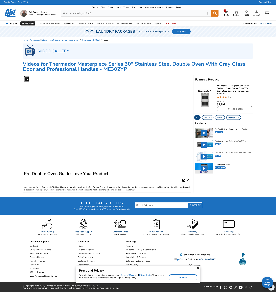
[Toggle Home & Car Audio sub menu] (115, 23)
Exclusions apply (123, 209)
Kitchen (44, 40)
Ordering (131, 241)
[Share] (188, 180)
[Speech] (207, 13)
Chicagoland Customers (40, 249)
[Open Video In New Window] (184, 180)
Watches (144, 23)
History (81, 246)
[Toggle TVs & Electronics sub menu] (94, 23)
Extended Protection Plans (138, 261)
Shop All (13, 23)
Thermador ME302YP (90, 40)
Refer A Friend (265, 2)
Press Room (83, 264)
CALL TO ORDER (235, 109)
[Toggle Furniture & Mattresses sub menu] (61, 23)
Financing (180, 7)
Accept (183, 277)
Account (129, 246)
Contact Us (35, 246)
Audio (105, 23)
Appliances (69, 23)
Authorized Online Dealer (89, 253)
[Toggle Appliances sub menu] (75, 23)
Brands (95, 7)
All (197, 117)
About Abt (83, 241)
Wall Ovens (55, 40)
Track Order (137, 7)
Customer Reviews (86, 261)
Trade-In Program (37, 261)
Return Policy (132, 264)
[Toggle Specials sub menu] (163, 23)
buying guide (233, 117)
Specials (158, 23)
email (269, 23)
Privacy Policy (145, 275)
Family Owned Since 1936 (16, 2)
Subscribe (195, 205)
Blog (103, 7)
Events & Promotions (39, 253)
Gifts (110, 7)
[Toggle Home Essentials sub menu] (133, 23)
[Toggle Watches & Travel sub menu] (153, 23)
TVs (85, 23)
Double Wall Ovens (70, 40)
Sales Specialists (85, 257)
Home (124, 23)
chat (262, 23)
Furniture (50, 23)
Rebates (169, 7)
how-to (220, 117)
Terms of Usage (128, 275)
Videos (126, 7)
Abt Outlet (171, 23)
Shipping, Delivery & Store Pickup (141, 249)
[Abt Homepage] (10, 13)
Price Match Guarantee (136, 253)
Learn (118, 7)
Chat (181, 259)
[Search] (214, 13)
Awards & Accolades (87, 249)
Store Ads (34, 264)
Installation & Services (154, 7)
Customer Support (39, 241)
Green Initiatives (37, 257)
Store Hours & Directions (196, 254)
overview (208, 117)
